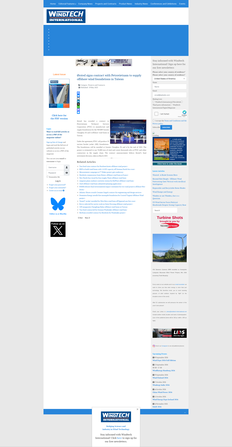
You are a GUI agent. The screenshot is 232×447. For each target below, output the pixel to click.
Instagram (165, 346)
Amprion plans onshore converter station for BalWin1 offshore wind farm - (106, 181)
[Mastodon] (111, 109)
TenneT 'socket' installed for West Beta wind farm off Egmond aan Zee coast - (107, 201)
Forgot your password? (57, 185)
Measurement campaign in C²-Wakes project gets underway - (101, 172)
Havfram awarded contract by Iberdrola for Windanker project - (102, 213)
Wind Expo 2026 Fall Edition (164, 360)
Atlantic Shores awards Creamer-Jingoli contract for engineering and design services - (110, 192)
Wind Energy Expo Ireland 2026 (165, 399)
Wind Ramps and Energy (163, 192)
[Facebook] (111, 93)
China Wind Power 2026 (162, 392)
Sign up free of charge (55, 142)
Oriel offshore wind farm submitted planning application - (100, 184)
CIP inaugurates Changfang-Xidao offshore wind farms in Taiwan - (103, 207)
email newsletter (180, 284)
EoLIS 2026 (157, 407)
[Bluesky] (111, 95)
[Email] (111, 98)
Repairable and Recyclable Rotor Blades (169, 188)
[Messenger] (111, 112)
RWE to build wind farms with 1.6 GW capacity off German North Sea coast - (107, 169)
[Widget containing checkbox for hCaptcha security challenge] (170, 113)
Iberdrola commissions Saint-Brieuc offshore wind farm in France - (104, 175)
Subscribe (156, 127)
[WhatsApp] (111, 106)
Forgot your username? (57, 188)
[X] (111, 104)
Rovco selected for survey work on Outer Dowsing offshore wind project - (106, 204)
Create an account (56, 190)
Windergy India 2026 (161, 385)
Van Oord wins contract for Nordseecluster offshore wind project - (103, 166)
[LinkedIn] (111, 101)
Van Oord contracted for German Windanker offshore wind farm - (103, 210)
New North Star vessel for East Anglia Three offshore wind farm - (103, 178)
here (119, 438)
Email (155, 91)
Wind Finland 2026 (160, 378)
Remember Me (54, 177)
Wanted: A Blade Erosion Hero (165, 175)
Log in (58, 181)
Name (155, 82)
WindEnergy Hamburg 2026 (164, 370)
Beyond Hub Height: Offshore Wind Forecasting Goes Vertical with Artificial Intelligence (169, 181)
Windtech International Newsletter (168, 102)
